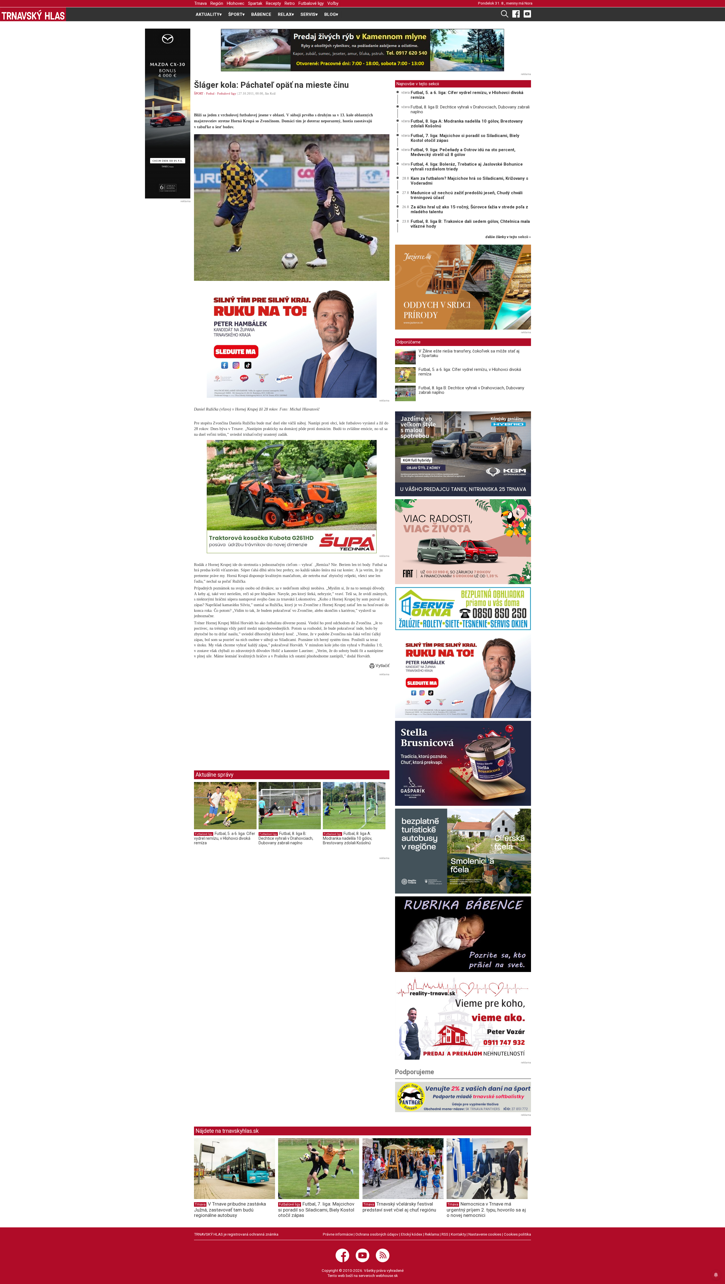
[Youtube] (527, 13)
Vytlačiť (381, 665)
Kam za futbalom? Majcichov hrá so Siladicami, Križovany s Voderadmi (469, 181)
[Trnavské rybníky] (362, 50)
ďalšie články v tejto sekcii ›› (508, 237)
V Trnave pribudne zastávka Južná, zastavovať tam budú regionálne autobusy (230, 1209)
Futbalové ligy (311, 3)
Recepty (273, 3)
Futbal (210, 93)
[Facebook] (516, 13)
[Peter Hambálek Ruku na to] (291, 341)
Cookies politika (517, 1234)
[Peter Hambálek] (463, 675)
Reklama (432, 1234)
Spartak (255, 3)
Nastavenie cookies (484, 1234)
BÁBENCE (261, 14)
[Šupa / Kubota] (291, 496)
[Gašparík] (463, 763)
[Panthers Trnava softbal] (463, 1097)
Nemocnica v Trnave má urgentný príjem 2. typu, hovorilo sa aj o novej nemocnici (486, 1209)
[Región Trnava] (463, 851)
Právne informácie (338, 1234)
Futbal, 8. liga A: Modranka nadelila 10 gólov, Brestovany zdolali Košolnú (347, 838)
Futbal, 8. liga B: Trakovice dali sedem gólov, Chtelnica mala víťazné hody (470, 224)
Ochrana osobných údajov (376, 1234)
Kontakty (458, 1234)
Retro (290, 3)
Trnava (200, 3)
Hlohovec (235, 3)
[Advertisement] (241, 717)
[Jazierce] (463, 287)
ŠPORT (198, 93)
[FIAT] (463, 541)
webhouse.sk (387, 1275)
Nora (528, 3)
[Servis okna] (463, 608)
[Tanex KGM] (463, 453)
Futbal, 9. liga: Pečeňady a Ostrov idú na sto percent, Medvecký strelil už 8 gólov (463, 152)
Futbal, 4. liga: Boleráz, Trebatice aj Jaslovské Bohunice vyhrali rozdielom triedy (467, 167)
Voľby (332, 3)
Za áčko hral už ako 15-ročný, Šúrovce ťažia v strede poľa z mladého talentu (469, 209)
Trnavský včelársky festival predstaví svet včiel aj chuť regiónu (399, 1207)
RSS (445, 1234)
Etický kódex (411, 1234)
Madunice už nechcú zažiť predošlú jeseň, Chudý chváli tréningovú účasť (467, 195)
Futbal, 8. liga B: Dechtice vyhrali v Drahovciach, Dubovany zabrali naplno (286, 838)
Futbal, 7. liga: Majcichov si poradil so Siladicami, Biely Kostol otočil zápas (465, 138)
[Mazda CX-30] (167, 113)
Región (216, 3)
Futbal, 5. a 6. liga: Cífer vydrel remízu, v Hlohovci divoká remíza (224, 838)
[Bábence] (463, 934)
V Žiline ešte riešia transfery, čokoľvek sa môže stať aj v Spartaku (469, 353)
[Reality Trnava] (463, 1017)
